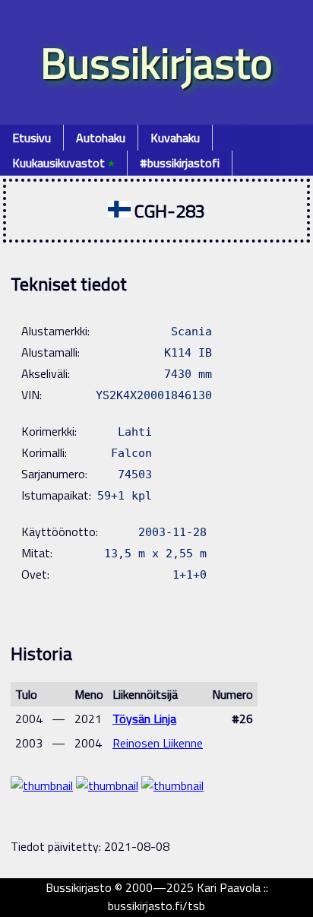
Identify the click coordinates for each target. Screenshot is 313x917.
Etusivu (31, 138)
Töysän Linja (144, 718)
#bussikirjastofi (180, 163)
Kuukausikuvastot (63, 163)
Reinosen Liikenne (157, 743)
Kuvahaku (175, 138)
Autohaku (100, 138)
